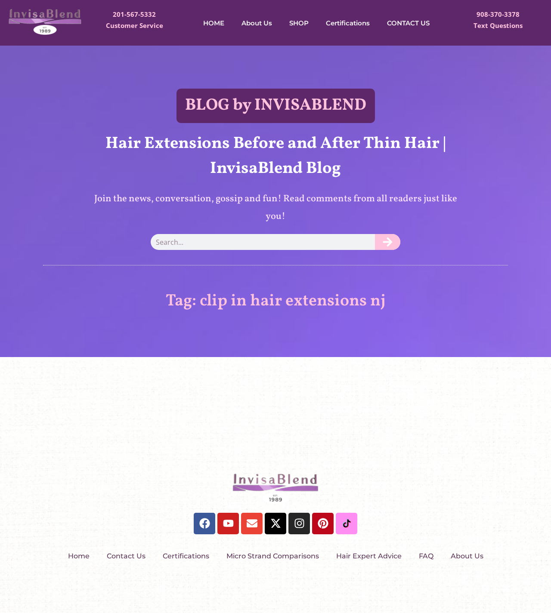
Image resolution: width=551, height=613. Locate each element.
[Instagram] (299, 523)
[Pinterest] (323, 523)
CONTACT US (408, 23)
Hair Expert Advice (369, 556)
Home (79, 556)
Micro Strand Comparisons (272, 556)
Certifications (348, 23)
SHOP (299, 23)
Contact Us (126, 556)
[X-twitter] (275, 523)
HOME (213, 23)
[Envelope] (252, 523)
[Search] (387, 242)
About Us (256, 23)
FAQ (426, 556)
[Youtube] (228, 523)
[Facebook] (204, 523)
